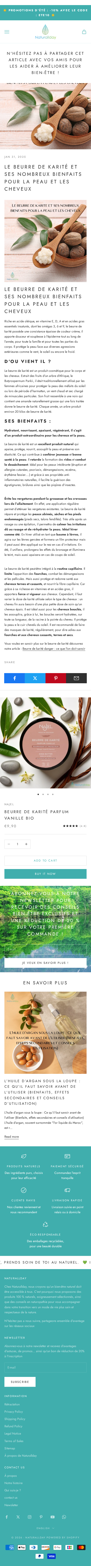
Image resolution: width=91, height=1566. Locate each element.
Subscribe (20, 1382)
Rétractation (12, 1404)
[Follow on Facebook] (6, 1517)
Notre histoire (13, 1483)
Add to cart (45, 860)
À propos (10, 1475)
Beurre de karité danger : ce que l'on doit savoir (54, 648)
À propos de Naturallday (20, 1455)
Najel (9, 804)
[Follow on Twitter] (18, 1517)
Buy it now (45, 874)
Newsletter (11, 1505)
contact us (10, 1497)
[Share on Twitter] (35, 678)
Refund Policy (13, 1426)
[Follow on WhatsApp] (64, 1517)
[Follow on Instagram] (29, 1517)
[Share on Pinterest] (56, 678)
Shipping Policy (14, 1419)
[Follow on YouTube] (52, 1517)
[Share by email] (76, 678)
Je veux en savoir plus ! (45, 963)
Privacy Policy (13, 1411)
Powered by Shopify (63, 1537)
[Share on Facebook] (14, 678)
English (43, 1528)
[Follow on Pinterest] (41, 1517)
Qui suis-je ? (12, 1490)
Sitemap (9, 1448)
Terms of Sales (13, 1441)
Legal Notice (12, 1433)
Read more (11, 1136)
